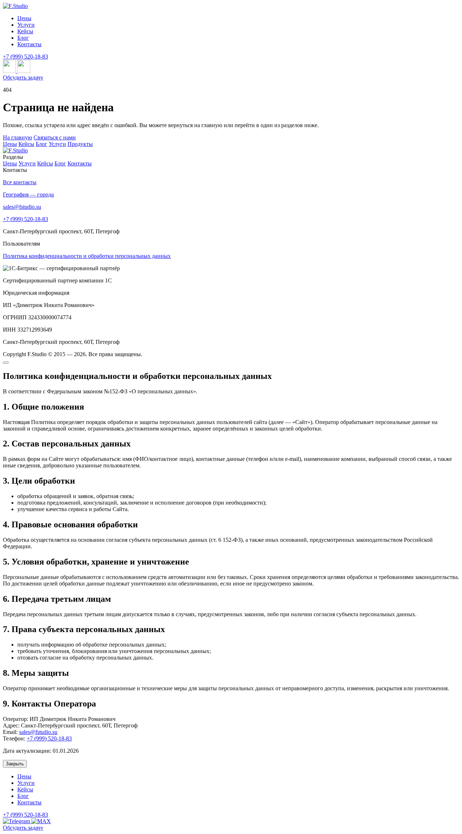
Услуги (57, 144)
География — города (28, 194)
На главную (17, 137)
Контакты (79, 163)
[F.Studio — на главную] (15, 150)
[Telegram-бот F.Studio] (10, 71)
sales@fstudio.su (22, 207)
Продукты (80, 144)
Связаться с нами (55, 137)
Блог (41, 144)
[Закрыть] (6, 363)
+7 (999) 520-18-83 (25, 56)
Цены (10, 144)
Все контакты (19, 182)
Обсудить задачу (23, 77)
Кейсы (26, 144)
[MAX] (41, 821)
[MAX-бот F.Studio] (23, 71)
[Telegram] (17, 821)
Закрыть (15, 763)
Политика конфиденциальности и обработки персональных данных (87, 256)
